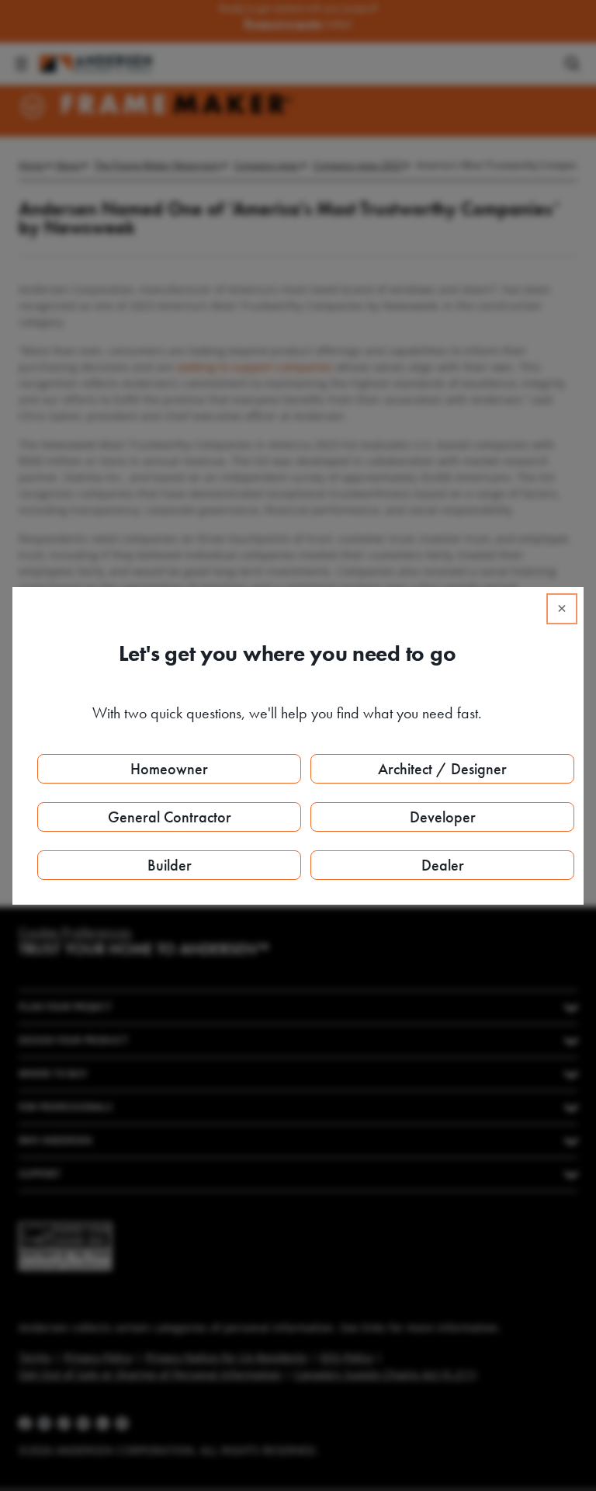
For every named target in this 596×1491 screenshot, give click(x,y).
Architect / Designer (442, 769)
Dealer (442, 865)
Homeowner (169, 769)
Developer (443, 817)
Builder (169, 865)
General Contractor (169, 817)
